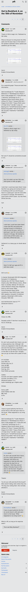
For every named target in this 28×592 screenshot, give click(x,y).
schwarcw (7, 218)
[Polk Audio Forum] (14, 1)
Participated (4, 570)
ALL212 (6, 126)
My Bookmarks (14, 563)
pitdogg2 (6, 171)
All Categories (4, 557)
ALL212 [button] (7, 28)
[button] (26, 13)
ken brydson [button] (8, 120)
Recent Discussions (6, 559)
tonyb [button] (6, 336)
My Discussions (5, 565)
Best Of (3, 574)
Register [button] (15, 550)
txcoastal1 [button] (7, 253)
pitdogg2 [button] (7, 212)
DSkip (5, 259)
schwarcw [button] (7, 165)
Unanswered (14, 572)
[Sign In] (25, 1)
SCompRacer (7, 507)
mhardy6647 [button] (8, 501)
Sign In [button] (5, 550)
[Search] (23, 1)
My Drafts (14, 568)
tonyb (5, 453)
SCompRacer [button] (8, 80)
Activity (3, 561)
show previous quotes (10, 174)
